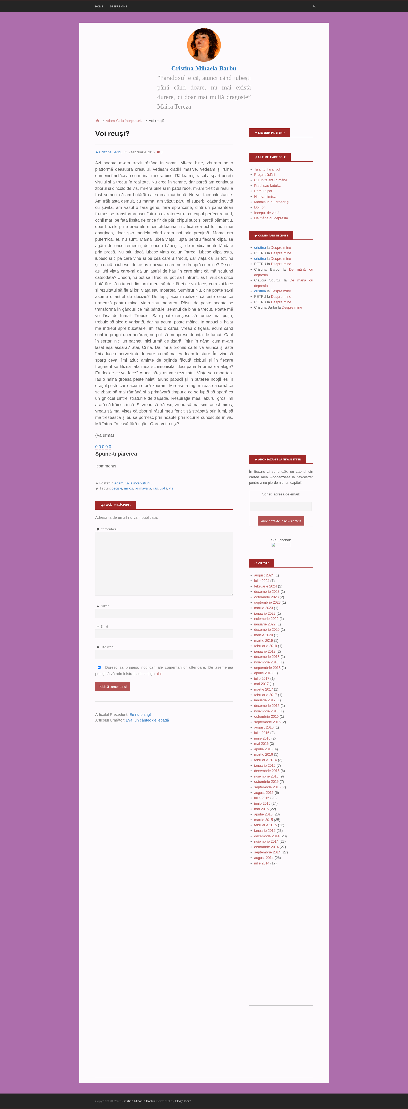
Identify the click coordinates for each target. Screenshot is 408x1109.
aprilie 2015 (263, 814)
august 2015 (263, 793)
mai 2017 (261, 684)
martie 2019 (263, 641)
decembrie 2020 (266, 630)
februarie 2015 (265, 825)
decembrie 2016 (266, 706)
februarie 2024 (265, 586)
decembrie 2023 (266, 592)
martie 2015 (263, 820)
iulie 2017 (261, 679)
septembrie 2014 (267, 852)
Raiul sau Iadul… (267, 186)
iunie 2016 (262, 738)
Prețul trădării (265, 175)
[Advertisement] (281, 386)
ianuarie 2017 (264, 700)
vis (171, 488)
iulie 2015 (261, 798)
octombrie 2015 (266, 782)
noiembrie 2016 (266, 711)
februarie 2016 (265, 760)
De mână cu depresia (271, 218)
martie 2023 (263, 608)
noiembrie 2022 (266, 619)
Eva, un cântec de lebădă (147, 720)
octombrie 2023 (266, 597)
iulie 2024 (261, 581)
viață (163, 488)
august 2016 (263, 727)
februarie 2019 (265, 646)
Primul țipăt (263, 191)
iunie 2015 (262, 803)
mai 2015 (261, 809)
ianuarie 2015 (264, 831)
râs (155, 488)
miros (128, 488)
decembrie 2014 (266, 836)
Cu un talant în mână (270, 180)
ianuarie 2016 (264, 766)
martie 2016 (263, 754)
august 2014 (263, 858)
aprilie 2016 (263, 749)
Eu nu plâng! (140, 714)
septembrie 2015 (267, 787)
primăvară (143, 488)
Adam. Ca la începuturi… (133, 483)
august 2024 (263, 575)
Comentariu (109, 529)
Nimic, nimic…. (266, 196)
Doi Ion (259, 207)
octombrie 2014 (266, 847)
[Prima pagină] (97, 120)
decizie (117, 488)
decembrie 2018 (266, 657)
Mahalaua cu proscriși (271, 202)
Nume (105, 606)
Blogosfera (183, 1101)
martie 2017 (263, 689)
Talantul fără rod (267, 169)
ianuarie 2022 (264, 624)
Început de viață (266, 213)
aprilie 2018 (263, 673)
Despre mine (118, 6)
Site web (107, 647)
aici (159, 674)
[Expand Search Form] (314, 6)
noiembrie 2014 (266, 841)
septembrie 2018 (267, 668)
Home (99, 6)
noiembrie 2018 (266, 662)
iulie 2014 (261, 863)
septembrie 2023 (267, 602)
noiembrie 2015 (266, 776)
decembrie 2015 (266, 771)
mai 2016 (261, 744)
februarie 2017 (265, 695)
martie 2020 (263, 635)
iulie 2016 (261, 733)
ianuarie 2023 (264, 613)
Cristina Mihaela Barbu (204, 68)
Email (104, 626)
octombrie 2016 (266, 717)
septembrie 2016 (267, 722)
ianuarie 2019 (264, 651)
